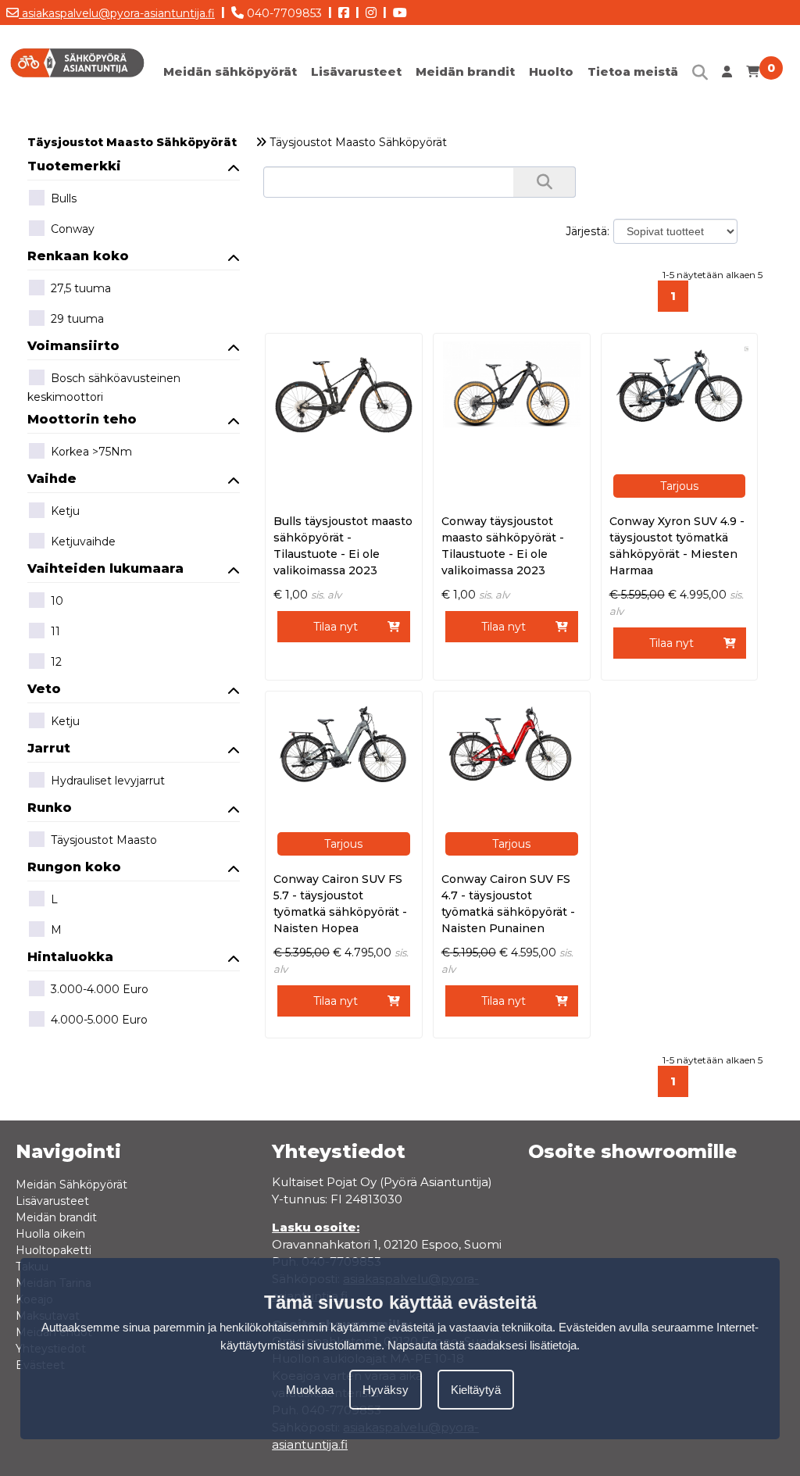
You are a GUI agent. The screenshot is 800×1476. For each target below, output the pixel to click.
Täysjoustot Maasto (104, 840)
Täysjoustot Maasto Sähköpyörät (132, 142)
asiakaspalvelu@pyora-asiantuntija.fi (117, 13)
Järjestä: (587, 231)
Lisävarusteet (356, 71)
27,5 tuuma (81, 288)
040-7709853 (283, 13)
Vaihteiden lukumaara (105, 568)
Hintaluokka (70, 956)
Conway (73, 229)
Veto (44, 688)
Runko (49, 807)
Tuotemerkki (74, 166)
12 (56, 662)
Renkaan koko (78, 255)
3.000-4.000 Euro (99, 989)
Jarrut (48, 748)
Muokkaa (310, 1389)
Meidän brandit (465, 71)
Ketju (65, 511)
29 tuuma (77, 319)
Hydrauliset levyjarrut (108, 781)
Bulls (64, 198)
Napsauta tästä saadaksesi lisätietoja (482, 1345)
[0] (752, 75)
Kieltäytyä (476, 1389)
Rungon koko (74, 867)
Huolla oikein (50, 1234)
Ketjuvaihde (83, 541)
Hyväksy (385, 1389)
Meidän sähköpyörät (230, 71)
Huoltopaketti (53, 1250)
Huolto (551, 71)
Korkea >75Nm (91, 452)
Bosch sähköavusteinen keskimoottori (103, 387)
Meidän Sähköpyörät (71, 1185)
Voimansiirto (73, 345)
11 (55, 631)
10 (57, 601)
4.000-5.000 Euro (99, 1020)
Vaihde (52, 478)
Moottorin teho (82, 419)
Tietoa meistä (633, 71)
